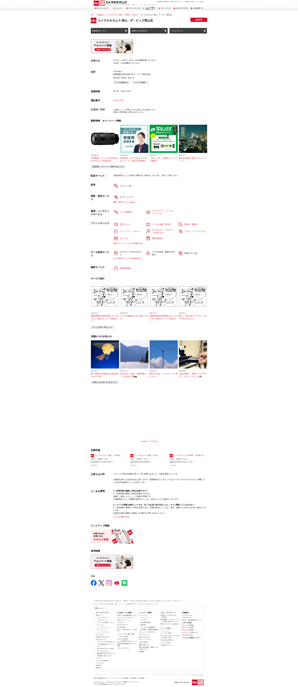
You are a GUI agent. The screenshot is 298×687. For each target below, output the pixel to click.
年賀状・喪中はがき (103, 637)
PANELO (98, 668)
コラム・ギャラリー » (168, 612)
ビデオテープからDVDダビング (106, 642)
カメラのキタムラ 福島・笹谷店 (146, 455)
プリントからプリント (103, 651)
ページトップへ (198, 675)
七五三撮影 (122, 627)
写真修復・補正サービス (104, 656)
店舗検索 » (186, 612)
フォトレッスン (165, 630)
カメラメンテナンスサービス (125, 617)
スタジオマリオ (123, 625)
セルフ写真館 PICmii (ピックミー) (127, 641)
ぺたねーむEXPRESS (102, 661)
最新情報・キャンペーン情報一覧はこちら (108, 167)
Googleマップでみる (149, 441)
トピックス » (143, 642)
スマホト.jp (120, 622)
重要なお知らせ (143, 645)
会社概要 (159, 1)
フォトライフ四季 (166, 633)
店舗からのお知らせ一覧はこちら (105, 382)
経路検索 (199, 20)
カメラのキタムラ (187, 615)
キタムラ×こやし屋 (123, 648)
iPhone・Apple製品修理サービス (127, 615)
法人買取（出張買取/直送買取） (149, 629)
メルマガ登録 (199, 1)
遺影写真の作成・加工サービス (106, 653)
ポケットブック (101, 629)
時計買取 (143, 625)
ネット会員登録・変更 (187, 1)
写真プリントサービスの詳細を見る (128, 243)
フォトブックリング (103, 632)
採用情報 (166, 1)
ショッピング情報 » (145, 612)
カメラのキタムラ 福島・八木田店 (107, 455)
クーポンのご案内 (122, 636)
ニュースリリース (114, 678)
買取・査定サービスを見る (124, 202)
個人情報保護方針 (100, 678)
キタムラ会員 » (187, 622)
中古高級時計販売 (145, 622)
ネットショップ (143, 615)
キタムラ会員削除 (188, 630)
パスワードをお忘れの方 (190, 632)
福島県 (127, 15)
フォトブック (100, 625)
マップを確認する (121, 82)
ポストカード (100, 634)
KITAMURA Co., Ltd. (105, 684)
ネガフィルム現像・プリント (105, 622)
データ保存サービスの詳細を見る (127, 258)
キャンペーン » (144, 637)
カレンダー (99, 658)
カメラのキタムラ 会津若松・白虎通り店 (189, 455)
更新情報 (141, 651)
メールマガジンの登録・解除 (125, 634)
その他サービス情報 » (124, 612)
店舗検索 (100, 15)
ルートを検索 (140, 82)
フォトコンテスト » (167, 640)
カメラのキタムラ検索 (114, 15)
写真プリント (100, 615)
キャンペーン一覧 (144, 639)
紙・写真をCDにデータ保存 (105, 648)
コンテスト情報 (165, 642)
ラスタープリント (102, 620)
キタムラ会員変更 (188, 627)
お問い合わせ (175, 1)
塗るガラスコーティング (124, 620)
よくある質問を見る (121, 517)
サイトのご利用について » (191, 638)
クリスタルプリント (103, 617)
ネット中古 (143, 620)
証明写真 (98, 665)
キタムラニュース (144, 634)
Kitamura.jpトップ (102, 608)
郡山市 (135, 15)
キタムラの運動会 (166, 628)
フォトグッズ (100, 663)
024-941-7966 (118, 100)
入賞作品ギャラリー (166, 645)
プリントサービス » (102, 612)
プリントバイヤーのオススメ (147, 632)
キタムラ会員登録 (188, 625)
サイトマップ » (187, 635)
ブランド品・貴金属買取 (147, 627)
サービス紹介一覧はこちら (102, 327)
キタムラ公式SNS (122, 639)
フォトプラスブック (103, 627)
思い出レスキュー (101, 639)
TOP (92, 15)
